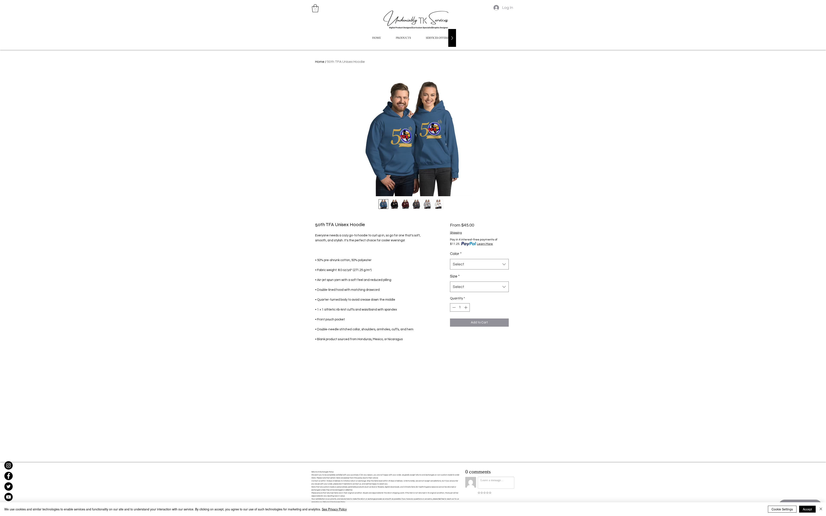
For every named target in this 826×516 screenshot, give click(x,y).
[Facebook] (8, 476)
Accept (807, 509)
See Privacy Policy (334, 509)
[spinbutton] (459, 307)
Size (455, 276)
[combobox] (479, 264)
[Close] (820, 509)
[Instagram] (8, 465)
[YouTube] (8, 497)
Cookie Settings (782, 509)
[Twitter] (8, 486)
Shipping (456, 232)
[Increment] (466, 307)
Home (319, 61)
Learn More (485, 243)
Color (456, 254)
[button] (315, 8)
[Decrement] (453, 307)
